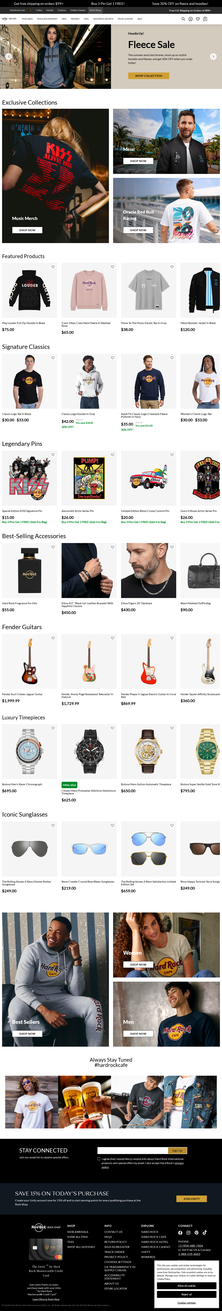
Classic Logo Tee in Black (16, 414)
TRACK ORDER (114, 1251)
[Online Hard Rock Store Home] (9, 19)
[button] (27, 19)
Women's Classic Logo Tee (196, 414)
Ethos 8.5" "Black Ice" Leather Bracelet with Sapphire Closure (87, 604)
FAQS (108, 1236)
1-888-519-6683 (189, 1254)
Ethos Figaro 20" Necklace (136, 603)
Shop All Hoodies (81, 1246)
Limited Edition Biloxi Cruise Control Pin (145, 510)
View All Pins (77, 1236)
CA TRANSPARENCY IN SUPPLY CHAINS (119, 1268)
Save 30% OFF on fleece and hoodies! (180, 3)
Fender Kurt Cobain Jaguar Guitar (22, 694)
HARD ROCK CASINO (155, 1246)
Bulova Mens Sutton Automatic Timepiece (146, 784)
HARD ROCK (150, 1231)
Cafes (39, 10)
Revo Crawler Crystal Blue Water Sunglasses (88, 881)
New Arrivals (77, 1231)
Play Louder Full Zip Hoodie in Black (23, 323)
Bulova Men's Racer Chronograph (22, 784)
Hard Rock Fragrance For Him (19, 603)
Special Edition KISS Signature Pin (22, 510)
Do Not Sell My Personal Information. (91, 1305)
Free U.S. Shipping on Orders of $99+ (190, 10)
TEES (70, 1241)
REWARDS (148, 1256)
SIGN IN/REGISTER (117, 1246)
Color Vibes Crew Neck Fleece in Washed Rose (86, 324)
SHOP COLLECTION (148, 82)
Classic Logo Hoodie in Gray (78, 414)
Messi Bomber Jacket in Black (198, 323)
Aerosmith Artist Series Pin (78, 510)
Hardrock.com (17, 10)
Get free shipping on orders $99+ (39, 3)
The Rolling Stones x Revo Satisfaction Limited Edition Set (148, 883)
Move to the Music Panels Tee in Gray (143, 323)
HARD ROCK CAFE (153, 1236)
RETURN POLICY (115, 1241)
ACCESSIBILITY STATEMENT (114, 1276)
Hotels (50, 10)
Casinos (62, 10)
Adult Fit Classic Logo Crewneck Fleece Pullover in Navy (144, 415)
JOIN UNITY (191, 1198)
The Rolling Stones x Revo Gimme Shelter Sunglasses (26, 883)
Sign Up (177, 1150)
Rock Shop (95, 10)
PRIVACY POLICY (116, 1256)
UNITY (145, 1251)
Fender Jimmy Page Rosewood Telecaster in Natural (87, 695)
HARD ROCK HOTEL (154, 1241)
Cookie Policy (163, 1279)
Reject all (187, 1294)
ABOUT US (111, 1283)
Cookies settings (117, 1261)
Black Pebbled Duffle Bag (196, 603)
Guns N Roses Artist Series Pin (199, 510)
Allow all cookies (187, 1285)
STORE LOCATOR (115, 1288)
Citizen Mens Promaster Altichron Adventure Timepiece (89, 792)
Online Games (78, 10)
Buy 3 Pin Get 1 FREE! (108, 3)
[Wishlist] (197, 19)
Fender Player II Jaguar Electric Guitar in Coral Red (148, 695)
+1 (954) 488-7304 (190, 1245)
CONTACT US (113, 1231)
